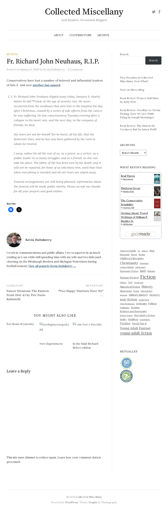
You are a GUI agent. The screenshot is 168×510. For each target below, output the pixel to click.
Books (142, 254)
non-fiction (128, 299)
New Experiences (51, 344)
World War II (139, 323)
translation (145, 319)
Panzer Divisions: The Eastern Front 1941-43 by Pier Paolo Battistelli (28, 295)
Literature (146, 291)
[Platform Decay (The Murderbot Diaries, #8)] (157, 191)
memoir (123, 295)
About (58, 35)
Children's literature (132, 258)
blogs (134, 254)
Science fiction (126, 315)
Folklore (123, 282)
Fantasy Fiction (129, 277)
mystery (154, 294)
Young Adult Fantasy (135, 328)
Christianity (129, 263)
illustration (126, 291)
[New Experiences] (54, 330)
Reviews (12, 54)
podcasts (141, 303)
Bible (152, 250)
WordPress (71, 502)
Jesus (136, 291)
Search (124, 54)
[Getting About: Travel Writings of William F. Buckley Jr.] (157, 216)
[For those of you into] (23, 324)
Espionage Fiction (129, 271)
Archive (103, 35)
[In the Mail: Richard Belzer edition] (87, 330)
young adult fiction (136, 333)
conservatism (127, 267)
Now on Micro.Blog (132, 89)
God (130, 282)
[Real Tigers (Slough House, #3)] (157, 178)
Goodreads (138, 282)
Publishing (125, 307)
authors (145, 251)
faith (143, 271)
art (139, 251)
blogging (125, 254)
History (147, 287)
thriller (123, 319)
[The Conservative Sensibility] (157, 203)
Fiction (148, 277)
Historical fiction (130, 286)
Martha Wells (128, 191)
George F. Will (128, 208)
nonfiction (144, 299)
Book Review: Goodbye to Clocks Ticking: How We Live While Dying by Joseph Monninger (140, 113)
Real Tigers (128, 175)
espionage (140, 267)
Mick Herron (128, 179)
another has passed (46, 85)
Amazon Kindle (128, 250)
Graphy (93, 502)
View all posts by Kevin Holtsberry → (52, 266)
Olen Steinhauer (127, 303)
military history (138, 294)
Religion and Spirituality (133, 311)
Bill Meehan (128, 224)
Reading (135, 307)
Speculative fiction (144, 315)
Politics (152, 303)
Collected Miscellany (84, 11)
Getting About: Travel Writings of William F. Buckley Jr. (134, 216)
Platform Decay (130, 188)
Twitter (125, 323)
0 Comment (75, 69)
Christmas (144, 263)
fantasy (151, 271)
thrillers (133, 319)
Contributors (80, 35)
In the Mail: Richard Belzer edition (85, 345)
